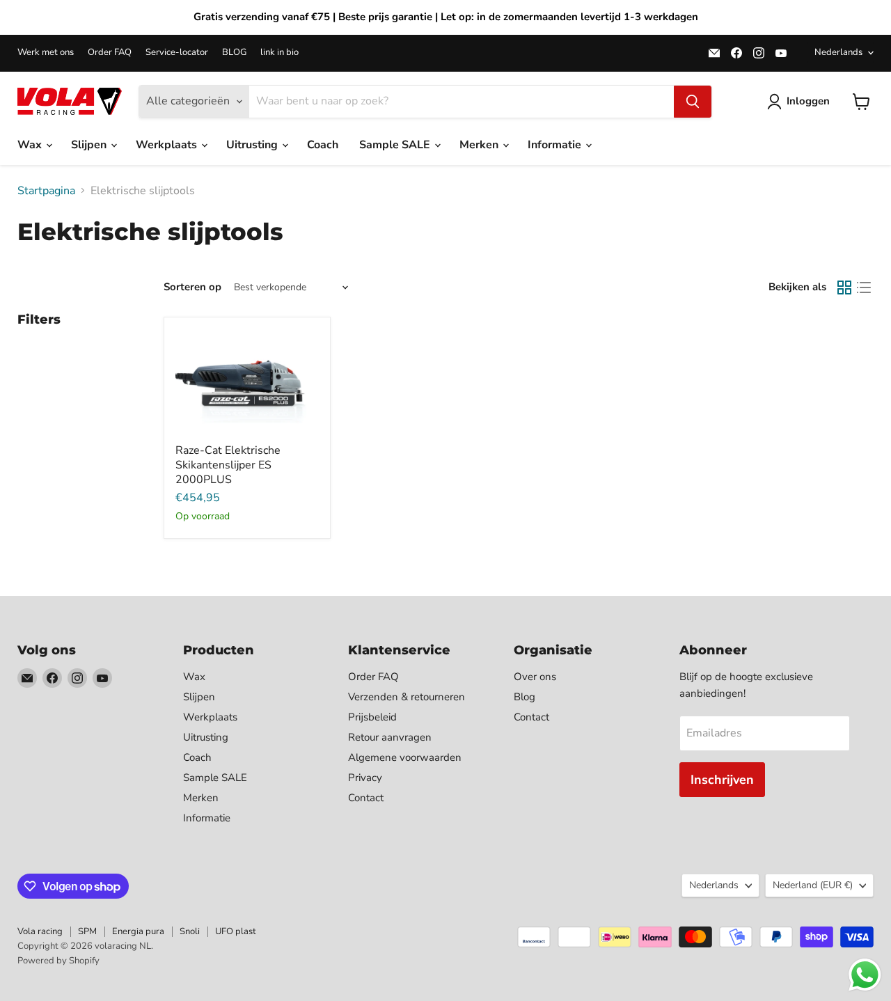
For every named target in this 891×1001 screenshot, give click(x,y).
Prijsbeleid (372, 717)
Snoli (190, 931)
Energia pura (138, 931)
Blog (524, 697)
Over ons (535, 677)
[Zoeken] (692, 102)
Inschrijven (722, 779)
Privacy (365, 778)
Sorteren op (192, 287)
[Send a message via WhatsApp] (865, 975)
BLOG (234, 52)
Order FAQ (110, 52)
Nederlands (838, 52)
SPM (87, 931)
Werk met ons (45, 52)
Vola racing (40, 931)
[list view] (864, 287)
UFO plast (235, 931)
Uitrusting (253, 144)
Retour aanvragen (390, 737)
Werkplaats (168, 144)
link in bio (279, 52)
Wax (31, 144)
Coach (322, 144)
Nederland (813, 885)
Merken (480, 144)
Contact (366, 798)
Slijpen (90, 144)
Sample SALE (396, 144)
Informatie (556, 144)
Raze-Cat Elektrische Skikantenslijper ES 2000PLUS (228, 465)
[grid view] (844, 287)
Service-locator (176, 52)
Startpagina (46, 190)
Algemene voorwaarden (405, 757)
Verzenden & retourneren (406, 697)
